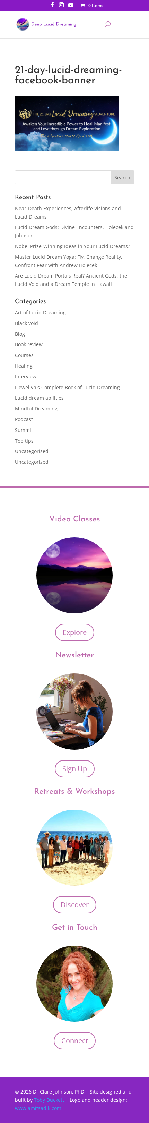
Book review (29, 344)
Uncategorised (32, 451)
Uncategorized (32, 462)
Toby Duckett (49, 1100)
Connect (74, 1040)
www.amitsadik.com (38, 1108)
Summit (24, 430)
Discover (75, 904)
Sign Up (74, 768)
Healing (24, 366)
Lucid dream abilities (39, 397)
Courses (24, 355)
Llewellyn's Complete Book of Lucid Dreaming (67, 387)
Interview (25, 376)
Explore (75, 632)
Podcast (24, 419)
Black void (26, 323)
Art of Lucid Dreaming (40, 312)
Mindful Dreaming (36, 408)
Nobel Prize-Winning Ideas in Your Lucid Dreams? (72, 246)
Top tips (24, 440)
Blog (20, 334)
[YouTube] (70, 7)
